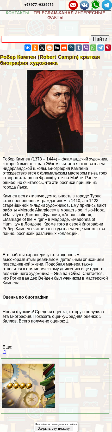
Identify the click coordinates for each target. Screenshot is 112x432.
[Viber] (86, 47)
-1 (4, 352)
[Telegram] (100, 47)
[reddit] (64, 47)
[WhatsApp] (93, 47)
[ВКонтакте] (27, 47)
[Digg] (57, 47)
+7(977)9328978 (39, 5)
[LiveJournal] (71, 47)
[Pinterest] (108, 47)
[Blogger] (49, 47)
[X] (42, 47)
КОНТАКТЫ (17, 13)
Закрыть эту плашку (54, 428)
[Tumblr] (79, 47)
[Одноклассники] (35, 47)
